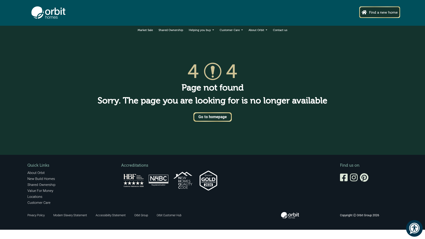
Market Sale (145, 30)
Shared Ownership (171, 30)
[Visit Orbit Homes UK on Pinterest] (364, 179)
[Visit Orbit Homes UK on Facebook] (344, 179)
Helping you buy (200, 30)
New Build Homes (41, 179)
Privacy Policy (36, 215)
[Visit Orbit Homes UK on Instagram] (354, 179)
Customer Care (230, 30)
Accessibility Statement (111, 215)
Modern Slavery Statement (70, 215)
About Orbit (257, 30)
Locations (34, 197)
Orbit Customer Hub (169, 215)
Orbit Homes (48, 13)
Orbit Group (141, 215)
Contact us (280, 30)
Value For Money (40, 191)
